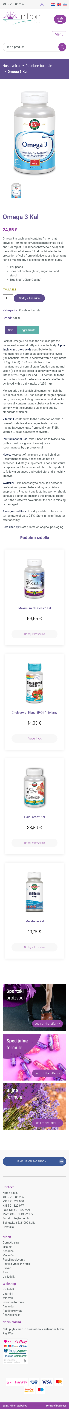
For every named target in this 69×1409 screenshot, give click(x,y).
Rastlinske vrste (12, 1310)
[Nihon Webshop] (21, 18)
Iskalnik (7, 1246)
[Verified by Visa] (34, 1382)
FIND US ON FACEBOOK (31, 1161)
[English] (59, 4)
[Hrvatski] (53, 4)
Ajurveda (8, 1306)
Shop (6, 1272)
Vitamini (8, 1293)
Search (62, 47)
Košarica (8, 1251)
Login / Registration (42, 4)
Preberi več (34, 738)
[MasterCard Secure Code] (29, 1390)
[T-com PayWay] (17, 1382)
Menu (59, 34)
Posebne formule (38, 65)
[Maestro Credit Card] (40, 1390)
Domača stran (11, 1242)
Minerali (8, 1298)
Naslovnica (11, 65)
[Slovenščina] (65, 4)
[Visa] (47, 1382)
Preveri (7, 1268)
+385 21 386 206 (13, 4)
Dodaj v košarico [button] (34, 634)
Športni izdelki (11, 1315)
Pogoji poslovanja (14, 1259)
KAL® (16, 318)
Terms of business (56, 1405)
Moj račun (9, 1255)
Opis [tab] (10, 330)
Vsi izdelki (9, 1276)
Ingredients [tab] (28, 330)
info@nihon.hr (21, 1218)
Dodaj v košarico (29, 298)
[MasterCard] (59, 1382)
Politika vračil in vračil (16, 1264)
